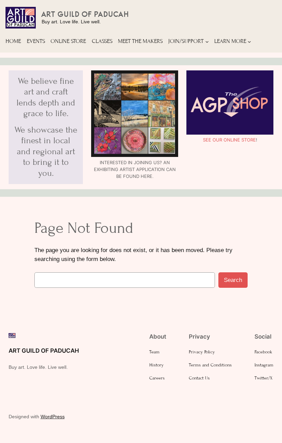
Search (233, 280)
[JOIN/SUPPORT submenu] (207, 41)
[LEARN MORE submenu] (249, 41)
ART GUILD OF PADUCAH (86, 14)
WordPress (53, 416)
